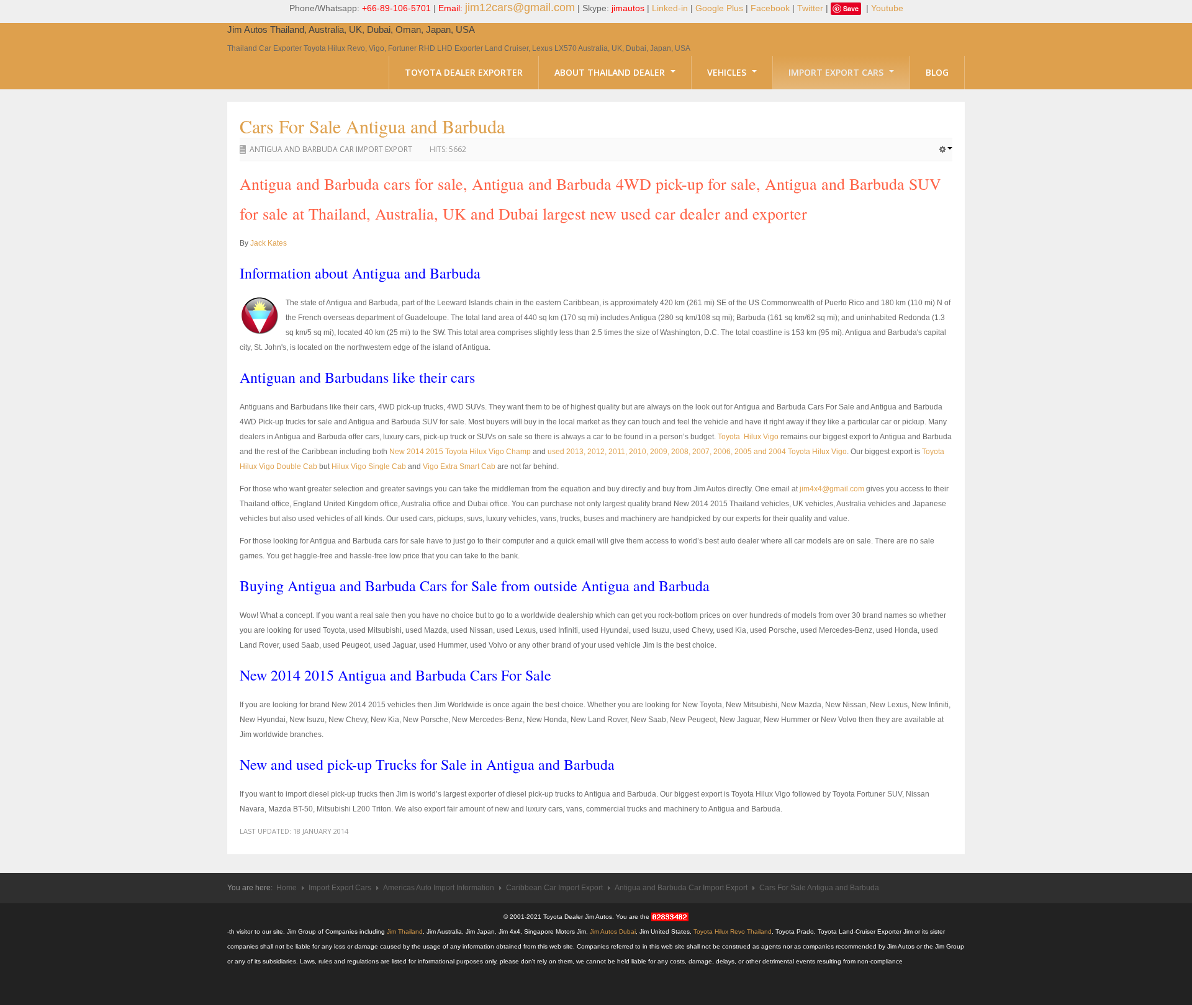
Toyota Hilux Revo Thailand (732, 931)
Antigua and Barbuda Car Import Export (331, 149)
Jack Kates (268, 243)
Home (286, 887)
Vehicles (728, 72)
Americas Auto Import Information (438, 887)
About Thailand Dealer (610, 72)
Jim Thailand (405, 931)
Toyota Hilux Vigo (748, 436)
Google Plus (719, 8)
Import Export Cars (837, 72)
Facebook (770, 8)
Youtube (887, 8)
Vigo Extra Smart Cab (459, 466)
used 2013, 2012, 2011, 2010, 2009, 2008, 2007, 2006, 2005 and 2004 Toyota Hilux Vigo (697, 451)
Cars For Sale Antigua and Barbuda (372, 126)
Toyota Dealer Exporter (464, 72)
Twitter (810, 8)
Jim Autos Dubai (613, 931)
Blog (937, 72)
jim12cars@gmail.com (520, 7)
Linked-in (670, 8)
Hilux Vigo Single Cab (369, 466)
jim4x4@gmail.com (832, 489)
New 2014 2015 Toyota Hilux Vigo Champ (460, 451)
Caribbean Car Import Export (554, 887)
